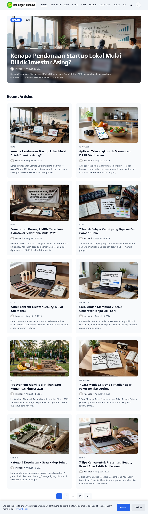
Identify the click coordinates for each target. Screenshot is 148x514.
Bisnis (75, 4)
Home (44, 4)
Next (88, 496)
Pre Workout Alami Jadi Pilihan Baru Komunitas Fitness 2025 (35, 386)
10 (80, 496)
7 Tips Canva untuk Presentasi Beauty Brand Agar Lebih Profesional (105, 464)
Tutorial (116, 4)
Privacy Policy (21, 509)
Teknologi (84, 147)
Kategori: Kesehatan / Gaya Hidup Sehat (38, 462)
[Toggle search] (131, 5)
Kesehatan (104, 4)
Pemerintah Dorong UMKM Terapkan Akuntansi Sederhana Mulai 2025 (36, 231)
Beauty (13, 302)
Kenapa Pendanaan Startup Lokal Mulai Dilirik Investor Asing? (65, 59)
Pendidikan (55, 4)
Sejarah (93, 4)
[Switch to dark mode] (138, 5)
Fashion (14, 458)
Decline (138, 507)
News (83, 4)
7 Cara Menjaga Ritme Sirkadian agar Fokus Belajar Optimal (105, 386)
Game (66, 4)
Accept (123, 507)
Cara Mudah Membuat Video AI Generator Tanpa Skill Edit (101, 309)
